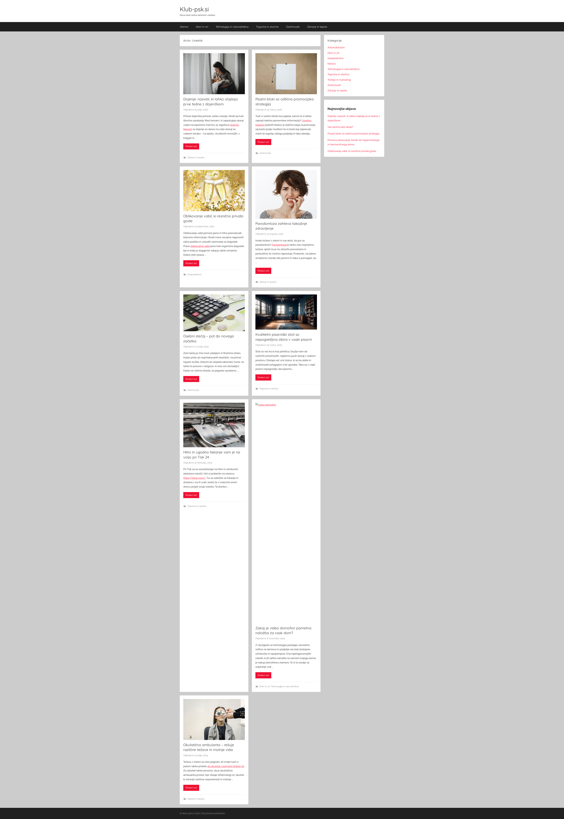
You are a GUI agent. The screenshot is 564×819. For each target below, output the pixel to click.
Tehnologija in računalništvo (232, 26)
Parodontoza (279, 244)
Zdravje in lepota (317, 26)
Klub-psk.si (194, 9)
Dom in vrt (202, 26)
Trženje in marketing (339, 79)
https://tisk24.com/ (194, 478)
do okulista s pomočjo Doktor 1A (225, 766)
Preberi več (191, 146)
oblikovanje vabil (200, 246)
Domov (184, 26)
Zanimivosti (293, 26)
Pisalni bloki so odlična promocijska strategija (353, 133)
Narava (332, 63)
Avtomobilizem (336, 47)
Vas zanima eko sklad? (340, 126)
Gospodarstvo (194, 274)
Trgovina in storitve (267, 26)
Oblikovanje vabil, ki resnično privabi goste (352, 151)
